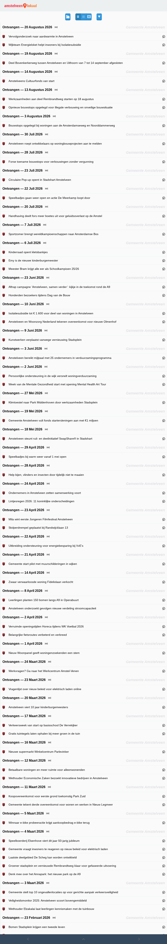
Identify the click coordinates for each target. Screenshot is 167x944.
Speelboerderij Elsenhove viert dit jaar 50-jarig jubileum (44, 840)
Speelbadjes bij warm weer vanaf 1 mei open (37, 456)
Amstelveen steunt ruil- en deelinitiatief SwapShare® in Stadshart (50, 438)
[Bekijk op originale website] (163, 36)
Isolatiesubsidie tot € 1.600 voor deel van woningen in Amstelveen (51, 313)
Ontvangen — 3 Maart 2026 (23, 883)
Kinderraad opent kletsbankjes (28, 252)
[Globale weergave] (83, 16)
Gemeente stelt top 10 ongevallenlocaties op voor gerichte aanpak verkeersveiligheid (63, 892)
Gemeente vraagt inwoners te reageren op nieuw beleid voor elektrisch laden (58, 849)
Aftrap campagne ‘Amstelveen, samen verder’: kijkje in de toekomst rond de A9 (59, 287)
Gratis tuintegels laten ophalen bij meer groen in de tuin (44, 733)
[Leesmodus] (89, 16)
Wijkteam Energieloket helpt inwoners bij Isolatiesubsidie (45, 44)
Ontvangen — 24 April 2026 (23, 483)
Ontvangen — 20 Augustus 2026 (27, 27)
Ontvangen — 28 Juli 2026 (22, 152)
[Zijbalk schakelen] (67, 16)
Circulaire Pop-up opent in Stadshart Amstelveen (40, 179)
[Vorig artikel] (28, 939)
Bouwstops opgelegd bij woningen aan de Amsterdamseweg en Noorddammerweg (62, 125)
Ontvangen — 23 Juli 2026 (22, 170)
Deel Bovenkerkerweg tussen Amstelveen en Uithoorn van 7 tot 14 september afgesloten (66, 62)
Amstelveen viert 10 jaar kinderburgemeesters (38, 707)
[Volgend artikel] (139, 939)
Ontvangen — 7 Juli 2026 (21, 224)
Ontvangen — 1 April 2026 (22, 643)
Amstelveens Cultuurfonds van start (31, 81)
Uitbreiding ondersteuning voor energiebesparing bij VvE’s (46, 545)
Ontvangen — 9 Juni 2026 (22, 330)
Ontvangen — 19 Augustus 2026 (27, 53)
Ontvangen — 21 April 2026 (23, 554)
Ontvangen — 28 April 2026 (23, 465)
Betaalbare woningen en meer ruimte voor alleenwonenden (47, 769)
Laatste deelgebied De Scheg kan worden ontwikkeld (43, 857)
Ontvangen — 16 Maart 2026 (24, 742)
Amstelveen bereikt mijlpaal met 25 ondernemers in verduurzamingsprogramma (60, 357)
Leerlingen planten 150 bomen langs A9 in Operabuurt (44, 600)
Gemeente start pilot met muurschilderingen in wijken (43, 563)
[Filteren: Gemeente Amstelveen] (4, 36)
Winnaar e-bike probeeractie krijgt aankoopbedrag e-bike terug (49, 822)
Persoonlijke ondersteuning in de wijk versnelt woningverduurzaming (53, 376)
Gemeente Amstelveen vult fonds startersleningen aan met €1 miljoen (53, 420)
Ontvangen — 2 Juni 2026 (22, 366)
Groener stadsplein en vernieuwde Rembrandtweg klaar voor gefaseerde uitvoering (62, 865)
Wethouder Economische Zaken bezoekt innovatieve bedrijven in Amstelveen (58, 778)
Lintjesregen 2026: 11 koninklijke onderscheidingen (41, 501)
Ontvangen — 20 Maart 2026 (24, 698)
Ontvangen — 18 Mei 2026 (22, 429)
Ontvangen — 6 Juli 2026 (21, 243)
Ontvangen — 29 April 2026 (23, 447)
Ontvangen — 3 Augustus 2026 (26, 116)
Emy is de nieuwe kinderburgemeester (33, 260)
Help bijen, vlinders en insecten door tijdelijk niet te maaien (46, 474)
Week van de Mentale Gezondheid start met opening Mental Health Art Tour (57, 384)
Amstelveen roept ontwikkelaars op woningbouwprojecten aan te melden (55, 143)
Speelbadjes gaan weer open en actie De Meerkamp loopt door (49, 197)
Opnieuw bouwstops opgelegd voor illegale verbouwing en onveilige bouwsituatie (61, 107)
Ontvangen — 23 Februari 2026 (26, 917)
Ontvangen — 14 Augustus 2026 (27, 71)
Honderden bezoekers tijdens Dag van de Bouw (39, 295)
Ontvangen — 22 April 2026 (23, 536)
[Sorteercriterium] (99, 16)
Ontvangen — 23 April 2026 (23, 510)
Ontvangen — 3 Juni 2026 (22, 348)
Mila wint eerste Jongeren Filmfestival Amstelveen (41, 519)
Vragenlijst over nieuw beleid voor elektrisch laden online (45, 689)
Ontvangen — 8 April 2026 (22, 590)
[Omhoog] (83, 939)
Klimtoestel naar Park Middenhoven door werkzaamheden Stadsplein (53, 402)
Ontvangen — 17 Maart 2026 (24, 716)
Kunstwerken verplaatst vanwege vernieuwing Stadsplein (45, 339)
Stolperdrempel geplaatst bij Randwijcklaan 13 (38, 527)
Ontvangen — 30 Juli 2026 (22, 134)
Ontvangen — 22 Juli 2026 (22, 188)
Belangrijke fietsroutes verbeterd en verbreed (38, 634)
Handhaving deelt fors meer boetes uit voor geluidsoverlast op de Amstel (55, 216)
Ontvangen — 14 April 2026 (23, 572)
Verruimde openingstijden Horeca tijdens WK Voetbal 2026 (46, 626)
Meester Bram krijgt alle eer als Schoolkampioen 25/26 (44, 268)
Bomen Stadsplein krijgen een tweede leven (37, 927)
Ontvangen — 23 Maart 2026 (24, 680)
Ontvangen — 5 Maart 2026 (23, 813)
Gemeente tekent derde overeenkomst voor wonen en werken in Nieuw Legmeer (61, 804)
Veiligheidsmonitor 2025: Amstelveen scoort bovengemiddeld (48, 900)
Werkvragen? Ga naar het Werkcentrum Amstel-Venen (44, 671)
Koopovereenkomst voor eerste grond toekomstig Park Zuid (47, 796)
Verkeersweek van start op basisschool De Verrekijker (43, 725)
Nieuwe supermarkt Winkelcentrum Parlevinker (39, 751)
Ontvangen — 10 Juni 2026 (23, 304)
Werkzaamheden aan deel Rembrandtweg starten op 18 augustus (51, 99)
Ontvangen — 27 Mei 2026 (22, 393)
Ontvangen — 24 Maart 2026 (24, 661)
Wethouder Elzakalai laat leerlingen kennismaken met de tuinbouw (51, 908)
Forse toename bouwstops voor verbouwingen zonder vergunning (51, 161)
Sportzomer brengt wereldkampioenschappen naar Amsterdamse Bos (53, 234)
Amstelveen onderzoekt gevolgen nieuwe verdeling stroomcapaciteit (52, 608)
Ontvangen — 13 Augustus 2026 (27, 89)
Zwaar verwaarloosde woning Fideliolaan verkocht (41, 582)
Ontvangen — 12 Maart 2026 (24, 760)
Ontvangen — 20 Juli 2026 (22, 206)
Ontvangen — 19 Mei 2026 (22, 411)
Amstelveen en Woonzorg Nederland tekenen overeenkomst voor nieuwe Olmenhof (62, 321)
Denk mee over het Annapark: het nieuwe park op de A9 (45, 874)
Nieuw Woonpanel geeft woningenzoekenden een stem (44, 652)
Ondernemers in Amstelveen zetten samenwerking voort (45, 492)
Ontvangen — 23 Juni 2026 (23, 277)
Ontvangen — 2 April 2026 (22, 617)
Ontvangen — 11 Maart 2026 (23, 787)
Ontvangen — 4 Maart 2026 (23, 831)
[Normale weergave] (78, 16)
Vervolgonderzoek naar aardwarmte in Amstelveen (41, 36)
